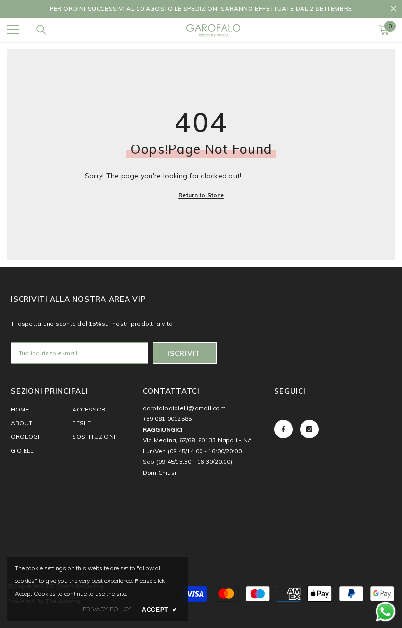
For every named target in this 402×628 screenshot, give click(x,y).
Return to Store (201, 195)
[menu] (13, 30)
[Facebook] (283, 429)
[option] (201, 9)
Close (393, 9)
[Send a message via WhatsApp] (385, 611)
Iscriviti (184, 353)
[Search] (41, 30)
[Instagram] (309, 429)
